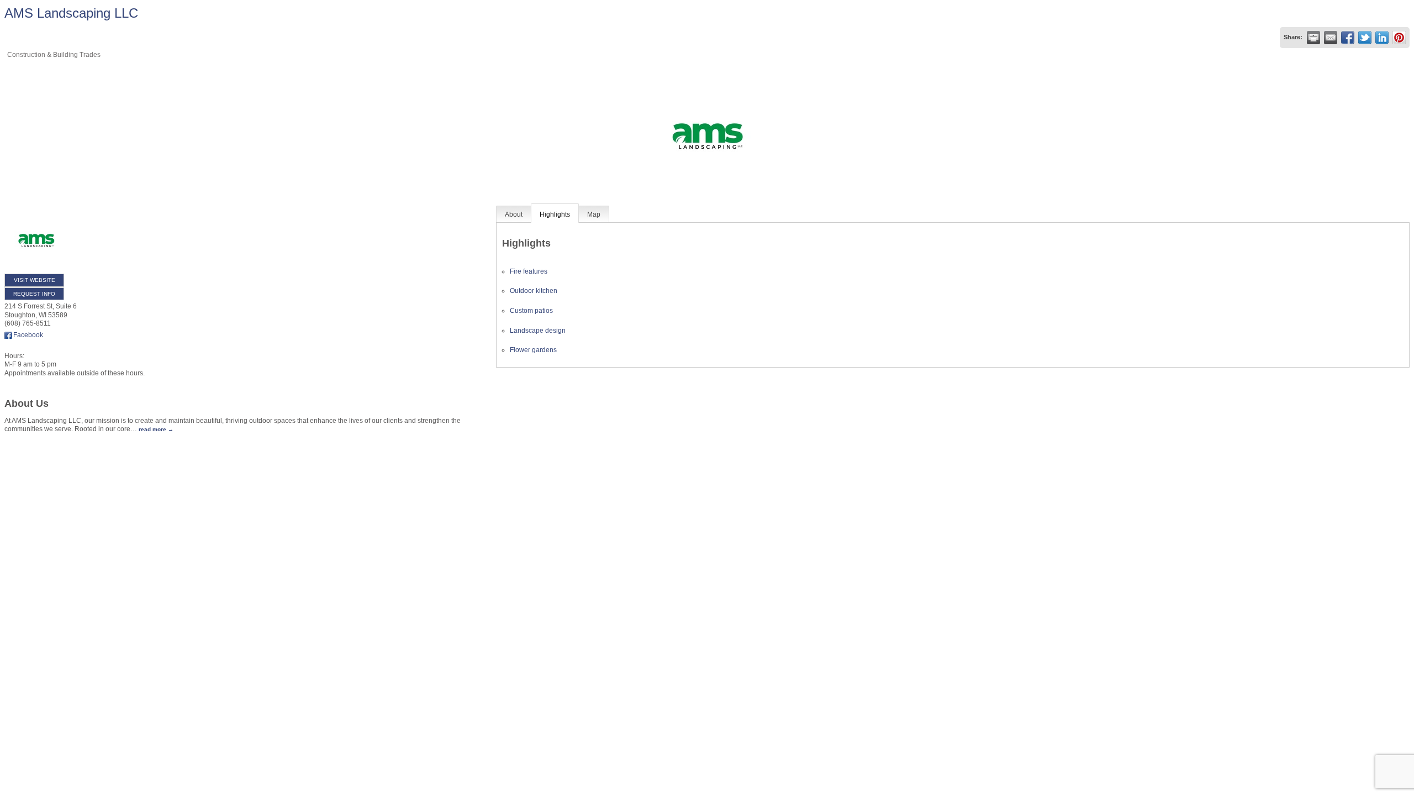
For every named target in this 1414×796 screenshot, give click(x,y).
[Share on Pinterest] (1399, 37)
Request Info (34, 294)
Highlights (555, 214)
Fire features (528, 271)
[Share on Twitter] (1364, 37)
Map (593, 214)
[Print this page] (1313, 37)
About (514, 214)
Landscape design (538, 330)
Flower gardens (533, 350)
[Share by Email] (1330, 37)
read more (152, 429)
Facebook (28, 335)
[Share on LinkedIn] (1382, 37)
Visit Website (34, 280)
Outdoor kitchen (533, 291)
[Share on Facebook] (1347, 37)
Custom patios (531, 311)
